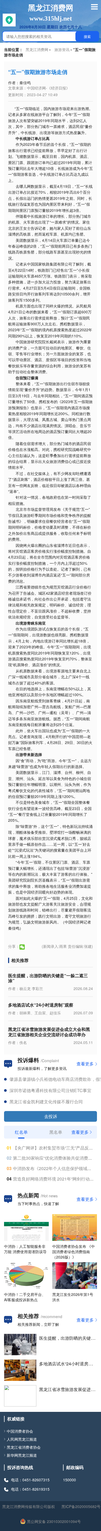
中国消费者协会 (20, 1431)
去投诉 (50, 1116)
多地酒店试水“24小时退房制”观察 (40, 1005)
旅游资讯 (61, 49)
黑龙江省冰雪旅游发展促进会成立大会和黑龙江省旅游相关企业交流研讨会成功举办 (49, 1032)
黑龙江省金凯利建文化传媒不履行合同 (46, 1101)
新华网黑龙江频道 (22, 1455)
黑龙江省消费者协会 (24, 1447)
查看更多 (85, 1064)
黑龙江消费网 (37, 49)
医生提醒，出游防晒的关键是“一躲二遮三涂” (48, 978)
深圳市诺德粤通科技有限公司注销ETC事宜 (50, 1090)
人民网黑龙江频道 (22, 1439)
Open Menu (94, 6)
